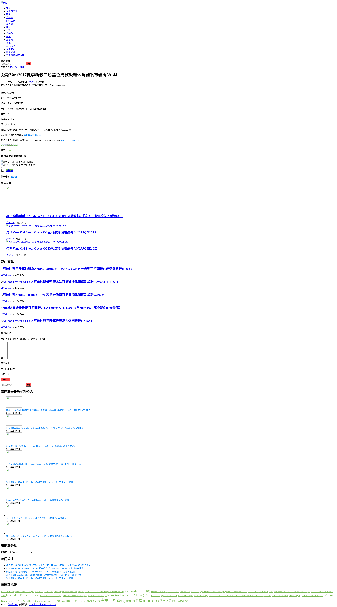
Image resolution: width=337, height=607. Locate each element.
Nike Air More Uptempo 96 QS (220, 596)
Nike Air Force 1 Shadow (97, 596)
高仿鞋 (183, 601)
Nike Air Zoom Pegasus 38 (261, 596)
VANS (9, 150)
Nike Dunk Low (312, 595)
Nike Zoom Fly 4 (27, 601)
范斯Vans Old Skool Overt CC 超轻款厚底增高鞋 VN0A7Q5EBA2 (51, 232)
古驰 (8, 43)
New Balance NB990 (319, 592)
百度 (31, 604)
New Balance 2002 (281, 592)
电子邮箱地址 (8, 369)
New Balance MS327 (299, 592)
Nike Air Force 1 (22, 595)
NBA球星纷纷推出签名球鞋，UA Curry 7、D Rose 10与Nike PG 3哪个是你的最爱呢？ (62, 307)
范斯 (8, 30)
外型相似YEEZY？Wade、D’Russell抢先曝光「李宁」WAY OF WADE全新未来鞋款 (44, 428)
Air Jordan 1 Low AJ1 (159, 592)
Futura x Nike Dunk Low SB (236, 592)
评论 (4, 358)
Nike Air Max (157, 596)
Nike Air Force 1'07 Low (128, 595)
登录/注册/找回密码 (15, 55)
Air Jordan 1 (137, 591)
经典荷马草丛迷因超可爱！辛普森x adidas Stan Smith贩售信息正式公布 (38, 500)
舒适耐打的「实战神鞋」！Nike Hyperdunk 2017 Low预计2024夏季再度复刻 (41, 446)
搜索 (28, 64)
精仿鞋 (130, 601)
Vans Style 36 (85, 601)
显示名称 (6, 363)
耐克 (8, 14)
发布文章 (10, 49)
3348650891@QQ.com (71, 140)
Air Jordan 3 (173, 592)
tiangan (4, 82)
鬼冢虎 (9, 40)
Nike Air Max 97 (185, 596)
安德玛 (9, 33)
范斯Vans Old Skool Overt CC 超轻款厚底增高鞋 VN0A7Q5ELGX (51, 248)
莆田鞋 (153, 601)
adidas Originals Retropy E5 (111, 592)
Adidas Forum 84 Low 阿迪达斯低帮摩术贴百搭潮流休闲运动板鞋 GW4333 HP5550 (60, 282)
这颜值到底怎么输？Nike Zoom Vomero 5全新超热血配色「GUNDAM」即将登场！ (44, 464)
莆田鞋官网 (13, 604)
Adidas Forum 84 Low (24, 592)
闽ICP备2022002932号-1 (45, 604)
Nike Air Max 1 (170, 596)
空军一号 (113, 600)
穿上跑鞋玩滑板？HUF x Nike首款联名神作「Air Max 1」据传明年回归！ (40, 482)
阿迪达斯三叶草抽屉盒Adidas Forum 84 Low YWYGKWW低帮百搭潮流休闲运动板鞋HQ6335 (68, 269)
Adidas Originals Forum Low (88, 592)
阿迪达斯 (10, 21)
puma (40, 601)
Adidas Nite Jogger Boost (44, 592)
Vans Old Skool (69, 601)
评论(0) (32, 82)
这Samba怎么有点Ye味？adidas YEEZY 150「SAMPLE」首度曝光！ (37, 518)
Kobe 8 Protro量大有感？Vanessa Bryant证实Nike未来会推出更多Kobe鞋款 (39, 536)
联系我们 (10, 52)
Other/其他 (19, 67)
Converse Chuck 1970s (214, 591)
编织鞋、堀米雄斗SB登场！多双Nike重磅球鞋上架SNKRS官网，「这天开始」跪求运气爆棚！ (49, 410)
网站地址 (5, 374)
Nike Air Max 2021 (201, 596)
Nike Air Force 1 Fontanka (51, 596)
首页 (8, 8)
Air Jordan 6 (196, 592)
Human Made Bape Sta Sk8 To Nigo (260, 592)
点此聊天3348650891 (33, 135)
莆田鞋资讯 (11, 11)
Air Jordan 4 (185, 592)
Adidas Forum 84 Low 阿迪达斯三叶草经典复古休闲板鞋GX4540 (47, 321)
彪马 (8, 36)
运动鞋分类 (6, 552)
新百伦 (9, 24)
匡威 (8, 27)
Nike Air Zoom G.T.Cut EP (242, 596)
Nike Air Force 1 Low (75, 595)
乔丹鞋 (9, 17)
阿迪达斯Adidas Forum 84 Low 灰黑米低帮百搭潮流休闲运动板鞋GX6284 (54, 294)
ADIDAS (8, 591)
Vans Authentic (52, 601)
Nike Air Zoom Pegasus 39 (286, 595)
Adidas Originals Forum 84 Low (65, 592)
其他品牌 (10, 46)
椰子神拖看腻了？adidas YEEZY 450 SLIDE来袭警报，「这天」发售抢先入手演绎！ (64, 216)
